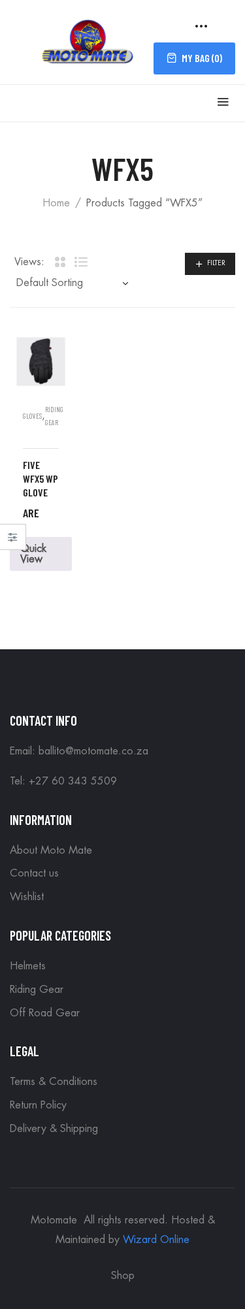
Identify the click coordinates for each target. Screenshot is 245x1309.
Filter (216, 263)
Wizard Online (156, 1240)
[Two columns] (59, 262)
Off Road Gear (45, 1013)
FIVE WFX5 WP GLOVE (40, 478)
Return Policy (38, 1105)
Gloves (32, 416)
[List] (81, 262)
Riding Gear (36, 989)
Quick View (33, 553)
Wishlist (27, 897)
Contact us (34, 873)
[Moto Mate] (88, 40)
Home (56, 203)
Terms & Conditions (53, 1081)
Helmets (28, 966)
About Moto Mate (51, 850)
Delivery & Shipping (54, 1128)
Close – (12, 541)
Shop (123, 1275)
